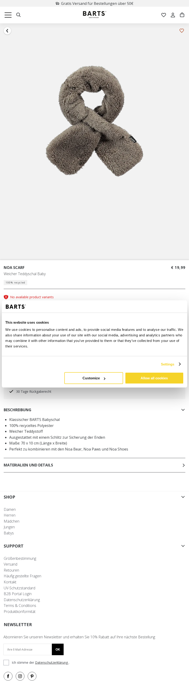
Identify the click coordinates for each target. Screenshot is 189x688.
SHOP (9, 497)
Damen (10, 509)
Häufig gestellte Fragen (22, 575)
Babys (9, 533)
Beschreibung (17, 409)
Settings (167, 364)
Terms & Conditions (20, 605)
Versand (10, 564)
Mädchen (11, 521)
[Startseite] (94, 15)
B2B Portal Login (18, 593)
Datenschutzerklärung (22, 599)
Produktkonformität (19, 611)
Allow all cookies (154, 378)
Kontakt (10, 581)
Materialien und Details (28, 465)
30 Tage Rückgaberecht (106, 3)
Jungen (9, 527)
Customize (91, 378)
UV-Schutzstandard (19, 588)
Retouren (11, 570)
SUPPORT (14, 546)
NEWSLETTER (18, 624)
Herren (9, 515)
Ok (58, 649)
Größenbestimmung (20, 558)
